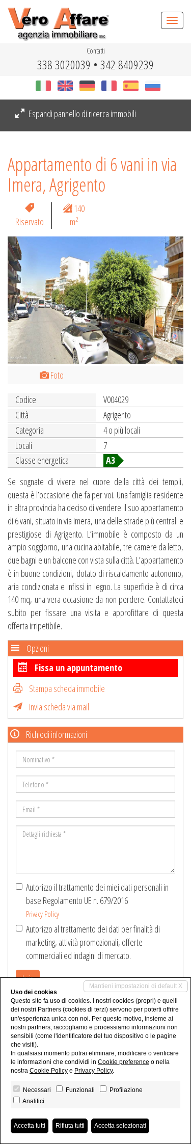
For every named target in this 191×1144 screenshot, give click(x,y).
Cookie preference (123, 1062)
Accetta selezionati (120, 1125)
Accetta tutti (29, 1125)
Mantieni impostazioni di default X (135, 986)
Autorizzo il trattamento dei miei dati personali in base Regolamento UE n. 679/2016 (97, 900)
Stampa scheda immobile (66, 688)
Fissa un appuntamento (77, 667)
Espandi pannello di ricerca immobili (81, 114)
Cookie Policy (49, 1070)
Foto (56, 375)
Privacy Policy (42, 914)
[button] (21, 300)
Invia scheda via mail (58, 707)
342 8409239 (127, 64)
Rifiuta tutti (70, 1125)
